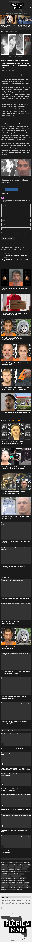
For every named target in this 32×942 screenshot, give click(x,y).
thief (20, 249)
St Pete (25, 885)
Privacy (18, 913)
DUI (12, 869)
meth (16, 878)
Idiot (4, 873)
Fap (24, 869)
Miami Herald (16, 124)
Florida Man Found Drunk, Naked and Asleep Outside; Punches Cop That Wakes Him (15, 388)
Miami (23, 878)
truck (27, 887)
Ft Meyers (21, 247)
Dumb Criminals (16, 420)
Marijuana (5, 876)
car (21, 864)
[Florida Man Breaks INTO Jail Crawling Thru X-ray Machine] (16, 555)
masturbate (16, 876)
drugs (25, 867)
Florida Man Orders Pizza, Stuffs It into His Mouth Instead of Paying (14, 314)
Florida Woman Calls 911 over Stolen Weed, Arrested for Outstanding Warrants (15, 442)
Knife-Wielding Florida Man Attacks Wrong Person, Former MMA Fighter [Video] (15, 467)
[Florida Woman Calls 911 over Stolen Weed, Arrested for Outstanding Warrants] (16, 431)
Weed (14, 889)
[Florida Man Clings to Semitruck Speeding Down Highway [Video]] (16, 711)
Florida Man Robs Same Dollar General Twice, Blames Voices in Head (15, 810)
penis (12, 882)
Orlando (21, 880)
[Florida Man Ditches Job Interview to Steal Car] (16, 402)
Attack (19, 862)
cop (4, 867)
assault (11, 862)
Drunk (4, 869)
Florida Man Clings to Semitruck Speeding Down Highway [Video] (14, 722)
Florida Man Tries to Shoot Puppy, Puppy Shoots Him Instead (14, 622)
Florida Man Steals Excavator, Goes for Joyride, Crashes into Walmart (13, 492)
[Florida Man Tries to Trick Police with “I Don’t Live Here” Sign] (16, 506)
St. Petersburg (15, 885)
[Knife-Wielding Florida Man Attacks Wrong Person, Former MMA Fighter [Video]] (16, 456)
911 (4, 862)
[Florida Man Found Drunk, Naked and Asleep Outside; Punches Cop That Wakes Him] (16, 377)
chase (28, 864)
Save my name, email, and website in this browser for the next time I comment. (15, 234)
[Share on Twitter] (25, 189)
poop (15, 249)
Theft (12, 887)
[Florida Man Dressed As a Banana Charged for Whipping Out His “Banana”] (16, 661)
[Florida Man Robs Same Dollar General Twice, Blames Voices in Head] (16, 800)
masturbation (6, 878)
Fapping (5, 871)
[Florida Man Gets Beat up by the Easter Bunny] (8, 19)
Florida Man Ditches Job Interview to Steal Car (16, 413)
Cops (11, 867)
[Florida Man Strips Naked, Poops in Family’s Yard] (16, 277)
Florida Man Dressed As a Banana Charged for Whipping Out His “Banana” (16, 672)
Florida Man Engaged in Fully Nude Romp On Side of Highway (15, 363)
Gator (20, 871)
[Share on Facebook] (11, 189)
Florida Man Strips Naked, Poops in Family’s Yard (15, 289)
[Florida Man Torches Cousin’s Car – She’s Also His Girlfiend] (16, 531)
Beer (27, 862)
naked (4, 135)
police (20, 882)
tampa (4, 887)
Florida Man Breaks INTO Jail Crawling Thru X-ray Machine (16, 567)
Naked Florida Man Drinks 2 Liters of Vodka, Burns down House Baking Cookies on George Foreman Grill (15, 768)
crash (18, 867)
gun (27, 871)
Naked (11, 249)
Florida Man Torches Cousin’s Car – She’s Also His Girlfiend (16, 542)
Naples (12, 880)
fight (13, 871)
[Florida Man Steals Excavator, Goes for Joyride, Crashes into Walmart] (16, 481)
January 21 (4, 249)
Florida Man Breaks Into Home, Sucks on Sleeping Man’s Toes (14, 697)
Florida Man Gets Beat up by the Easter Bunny (15, 598)
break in (5, 864)
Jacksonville (13, 873)
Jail (22, 873)
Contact (13, 913)
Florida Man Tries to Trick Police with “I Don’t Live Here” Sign (15, 517)
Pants (4, 882)
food (15, 247)
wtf (20, 889)
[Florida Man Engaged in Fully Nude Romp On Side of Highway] (16, 352)
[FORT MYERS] (5, 79)
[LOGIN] (30, 7)
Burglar (14, 864)
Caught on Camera (7, 247)
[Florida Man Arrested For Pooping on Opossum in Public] (16, 327)
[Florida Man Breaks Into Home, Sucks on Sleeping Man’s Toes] (16, 686)
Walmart (5, 889)
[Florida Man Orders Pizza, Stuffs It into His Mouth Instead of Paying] (16, 302)
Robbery (5, 885)
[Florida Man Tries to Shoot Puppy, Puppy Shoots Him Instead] (16, 611)
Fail (18, 869)
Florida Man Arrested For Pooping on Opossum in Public (13, 338)
